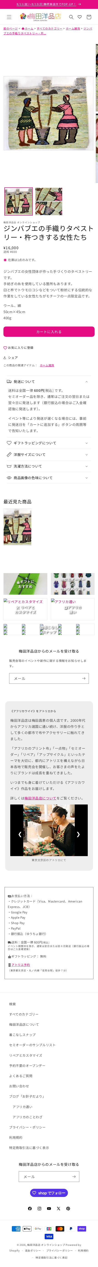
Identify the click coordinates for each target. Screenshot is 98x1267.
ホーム (27, 28)
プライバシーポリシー (59, 1250)
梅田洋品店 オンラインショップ (46, 1245)
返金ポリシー (33, 1250)
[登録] (84, 678)
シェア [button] (13, 357)
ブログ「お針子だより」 (27, 1096)
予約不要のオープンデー (27, 1065)
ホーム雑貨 (73, 28)
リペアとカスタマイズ (25, 1055)
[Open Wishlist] (79, 17)
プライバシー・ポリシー (27, 1127)
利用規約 (15, 1137)
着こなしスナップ (22, 1034)
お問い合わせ (19, 1086)
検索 (12, 1004)
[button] (9, 17)
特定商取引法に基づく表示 (29, 1147)
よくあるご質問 (20, 1075)
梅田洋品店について (40, 798)
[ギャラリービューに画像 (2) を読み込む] (49, 202)
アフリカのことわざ (27, 1117)
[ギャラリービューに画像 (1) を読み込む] (19, 202)
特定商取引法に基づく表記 (51, 1257)
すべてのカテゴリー (49, 28)
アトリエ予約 (20, 965)
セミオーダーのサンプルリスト (32, 1045)
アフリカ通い (23, 1106)
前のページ (10, 28)
